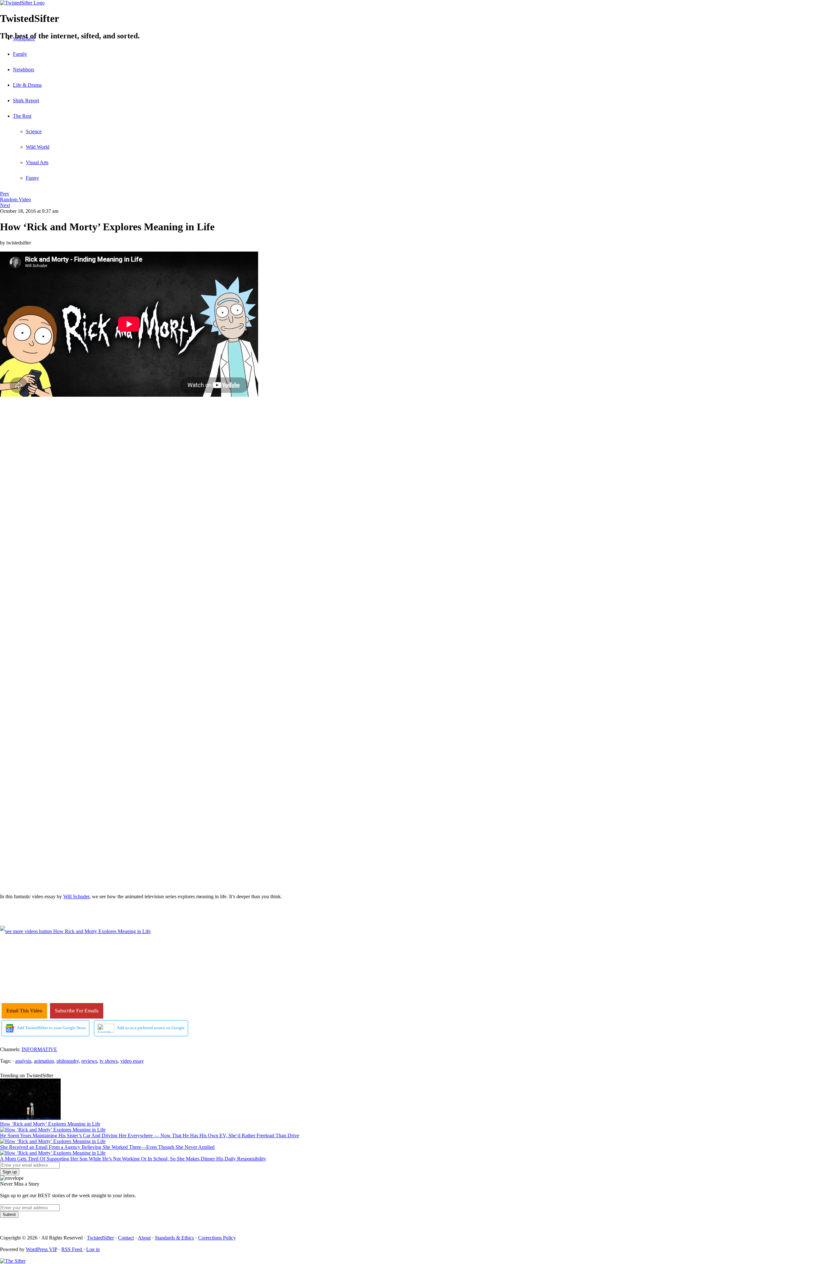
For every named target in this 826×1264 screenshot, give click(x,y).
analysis (23, 1061)
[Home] (413, 3)
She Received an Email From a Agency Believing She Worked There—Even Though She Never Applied (107, 1147)
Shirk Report (26, 100)
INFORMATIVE (39, 1049)
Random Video (15, 199)
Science (34, 131)
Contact (126, 1237)
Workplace (24, 38)
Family (20, 54)
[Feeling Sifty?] (12, 1261)
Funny (32, 178)
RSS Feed (72, 1249)
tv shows (109, 1061)
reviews (89, 1061)
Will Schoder (76, 896)
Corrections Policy (217, 1237)
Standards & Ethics (174, 1237)
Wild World (37, 147)
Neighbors (23, 69)
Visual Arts (37, 162)
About (144, 1237)
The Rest (22, 116)
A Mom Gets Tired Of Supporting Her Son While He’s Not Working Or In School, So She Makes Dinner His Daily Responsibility (133, 1158)
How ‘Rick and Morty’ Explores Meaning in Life (50, 1124)
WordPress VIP (41, 1249)
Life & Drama (27, 85)
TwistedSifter (100, 1237)
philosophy (67, 1061)
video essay (132, 1061)
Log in (93, 1249)
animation (44, 1061)
